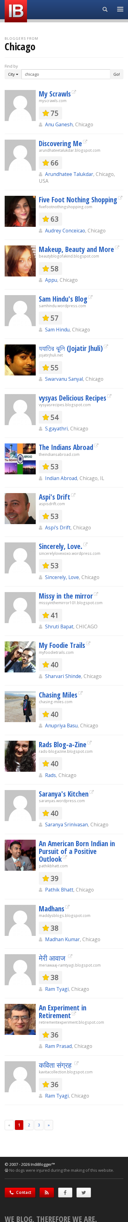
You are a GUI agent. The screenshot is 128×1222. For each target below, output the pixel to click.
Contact (23, 1192)
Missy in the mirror (66, 596)
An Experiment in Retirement (62, 1011)
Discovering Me (60, 143)
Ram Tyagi (57, 989)
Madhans (51, 909)
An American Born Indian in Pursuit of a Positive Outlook (77, 851)
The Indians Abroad (66, 447)
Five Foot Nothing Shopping (78, 199)
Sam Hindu (57, 329)
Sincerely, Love (62, 577)
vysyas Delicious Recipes (72, 398)
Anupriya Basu (61, 725)
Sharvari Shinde (63, 676)
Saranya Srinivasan (66, 824)
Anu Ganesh (59, 124)
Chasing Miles (58, 695)
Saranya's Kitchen (64, 794)
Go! (116, 74)
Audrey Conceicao (65, 230)
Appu (51, 279)
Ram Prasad (58, 1046)
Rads (50, 775)
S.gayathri (56, 428)
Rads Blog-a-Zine (62, 744)
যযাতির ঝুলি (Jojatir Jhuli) (71, 348)
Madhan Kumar (62, 939)
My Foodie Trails (62, 645)
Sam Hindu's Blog (63, 299)
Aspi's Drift (54, 497)
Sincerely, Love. (60, 546)
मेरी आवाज (53, 958)
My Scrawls (55, 94)
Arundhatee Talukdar (69, 174)
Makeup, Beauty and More (76, 249)
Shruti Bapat (59, 626)
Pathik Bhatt (59, 889)
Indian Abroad (61, 478)
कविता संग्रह (56, 1065)
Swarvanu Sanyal (64, 378)
